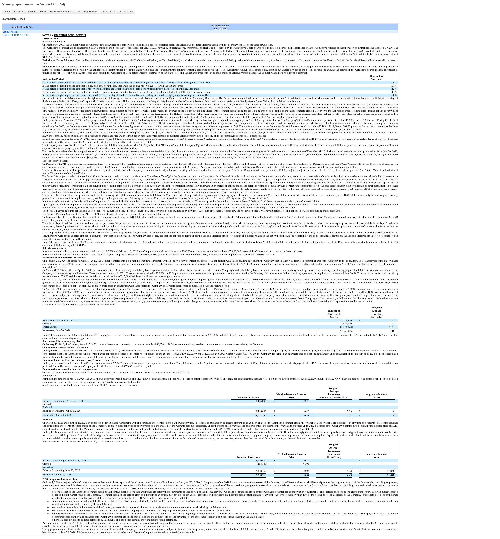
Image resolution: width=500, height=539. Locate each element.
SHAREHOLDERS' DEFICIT (16, 35)
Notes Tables (108, 11)
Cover (7, 11)
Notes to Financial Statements (56, 11)
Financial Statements (25, 11)
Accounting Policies (87, 11)
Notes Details (126, 11)
